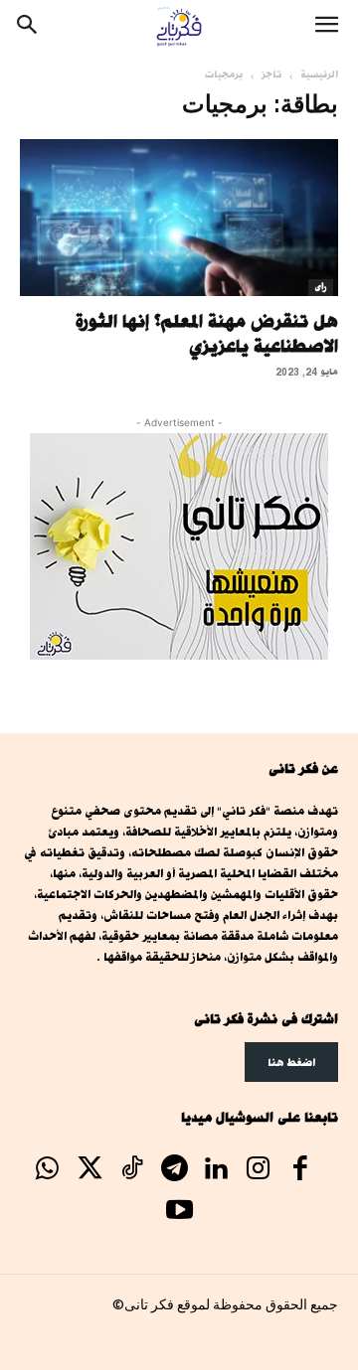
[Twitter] (89, 1170)
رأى (320, 287)
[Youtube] (179, 1212)
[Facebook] (300, 1170)
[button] (326, 27)
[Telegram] (174, 1170)
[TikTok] (131, 1170)
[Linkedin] (216, 1170)
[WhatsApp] (48, 1170)
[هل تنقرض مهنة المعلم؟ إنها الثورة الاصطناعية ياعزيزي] (179, 217)
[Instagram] (258, 1170)
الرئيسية (319, 74)
